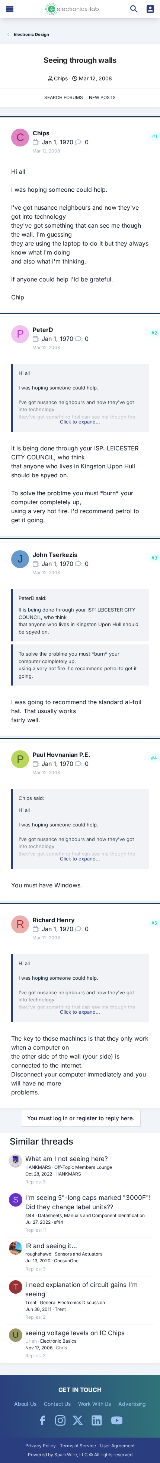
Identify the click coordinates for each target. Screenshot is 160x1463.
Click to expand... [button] (80, 422)
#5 (154, 923)
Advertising (132, 1404)
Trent (30, 1302)
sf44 (30, 1215)
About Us (25, 1404)
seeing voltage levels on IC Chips (75, 1333)
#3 (154, 558)
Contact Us (57, 1404)
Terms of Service (78, 1445)
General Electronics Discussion (72, 1302)
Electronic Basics (58, 1341)
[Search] (134, 9)
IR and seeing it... (51, 1246)
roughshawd (38, 1254)
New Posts (102, 97)
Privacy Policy (40, 1445)
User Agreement (117, 1445)
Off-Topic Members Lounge (83, 1167)
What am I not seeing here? (66, 1158)
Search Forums (63, 97)
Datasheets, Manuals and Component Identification (91, 1215)
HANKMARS (38, 1167)
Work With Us (94, 1404)
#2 (154, 333)
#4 (154, 758)
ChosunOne (66, 1260)
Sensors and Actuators (78, 1254)
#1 (154, 136)
